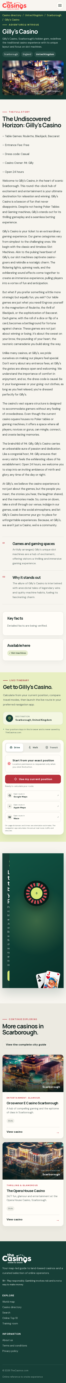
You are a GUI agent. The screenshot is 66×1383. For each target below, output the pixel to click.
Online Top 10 (10, 1318)
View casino (33, 1132)
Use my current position (35, 779)
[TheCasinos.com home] (14, 5)
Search (6, 1312)
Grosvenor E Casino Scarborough (32, 1103)
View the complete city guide (26, 1044)
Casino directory (11, 15)
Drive (17, 747)
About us (7, 1340)
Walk (35, 747)
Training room (10, 1323)
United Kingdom (34, 15)
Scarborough (54, 15)
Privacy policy (10, 1351)
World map (8, 1301)
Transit (54, 747)
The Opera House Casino (26, 1190)
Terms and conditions (14, 1345)
